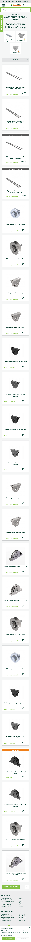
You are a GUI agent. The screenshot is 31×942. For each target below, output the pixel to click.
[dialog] (15, 934)
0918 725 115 (22, 919)
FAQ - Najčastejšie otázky (7, 901)
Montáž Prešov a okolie (7, 899)
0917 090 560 (22, 917)
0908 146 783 (22, 920)
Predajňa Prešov (5, 914)
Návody (20, 904)
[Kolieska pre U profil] (15, 48)
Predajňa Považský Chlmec (7, 917)
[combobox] (15, 10)
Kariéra (20, 899)
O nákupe (21, 901)
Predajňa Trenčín (5, 919)
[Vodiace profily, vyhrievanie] (9, 36)
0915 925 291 (22, 914)
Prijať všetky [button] (8, 939)
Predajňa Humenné (6, 920)
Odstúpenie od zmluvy (6, 906)
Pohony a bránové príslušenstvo (16, 16)
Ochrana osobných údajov (7, 903)
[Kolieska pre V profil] (21, 36)
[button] (15, 936)
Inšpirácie (21, 906)
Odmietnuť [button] (23, 939)
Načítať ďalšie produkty (11, 886)
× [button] (29, 927)
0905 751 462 (22, 915)
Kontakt (20, 898)
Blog (20, 903)
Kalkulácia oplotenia (6, 898)
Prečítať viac (21, 934)
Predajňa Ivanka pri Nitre (7, 915)
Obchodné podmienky (6, 904)
